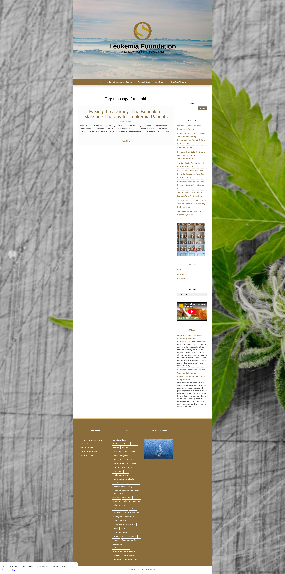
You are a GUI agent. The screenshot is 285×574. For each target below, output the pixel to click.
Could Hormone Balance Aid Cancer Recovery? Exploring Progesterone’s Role (190, 185)
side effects (132, 536)
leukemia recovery (120, 505)
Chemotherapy (118, 459)
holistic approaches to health (123, 479)
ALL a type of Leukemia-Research (91, 440)
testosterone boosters (121, 548)
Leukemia (128, 122)
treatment (116, 556)
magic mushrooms (132, 513)
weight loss (117, 559)
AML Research (161, 82)
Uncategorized (182, 278)
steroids (116, 540)
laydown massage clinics (122, 497)
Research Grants (144, 82)
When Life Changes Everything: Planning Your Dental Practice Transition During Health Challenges (192, 203)
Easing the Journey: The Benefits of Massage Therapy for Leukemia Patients (126, 114)
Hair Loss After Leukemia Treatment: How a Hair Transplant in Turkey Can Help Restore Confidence (190, 174)
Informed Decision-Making (122, 487)
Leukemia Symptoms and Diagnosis (120, 82)
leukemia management (131, 501)
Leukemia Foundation (142, 46)
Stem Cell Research (86, 448)
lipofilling (133, 509)
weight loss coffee (130, 559)
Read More (126, 141)
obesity (123, 528)
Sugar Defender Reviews (131, 540)
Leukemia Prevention (87, 444)
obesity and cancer (120, 532)
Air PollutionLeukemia (121, 444)
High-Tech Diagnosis (178, 82)
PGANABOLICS (119, 536)
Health (122, 122)
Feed (193, 330)
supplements (117, 544)
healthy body (117, 471)
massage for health (120, 520)
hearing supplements (120, 475)
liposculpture (117, 513)
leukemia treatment (120, 509)
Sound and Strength (184, 148)
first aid (133, 463)
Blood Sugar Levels (120, 452)
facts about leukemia (120, 463)
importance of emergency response (126, 483)
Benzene (125, 448)
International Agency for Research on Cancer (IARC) (126, 492)
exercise (130, 459)
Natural (115, 528)
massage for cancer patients (123, 517)
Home (101, 82)
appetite (116, 448)
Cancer (132, 452)
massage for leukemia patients (124, 524)
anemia (134, 444)
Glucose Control (119, 467)
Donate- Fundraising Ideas (88, 451)
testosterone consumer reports (124, 552)
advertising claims (119, 440)
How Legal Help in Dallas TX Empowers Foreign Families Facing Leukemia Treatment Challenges (191, 155)
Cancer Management (120, 456)
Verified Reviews (129, 556)
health (130, 467)
